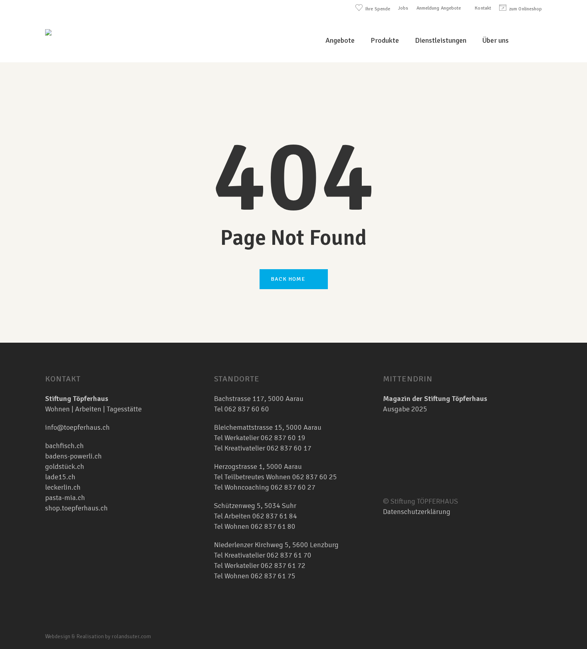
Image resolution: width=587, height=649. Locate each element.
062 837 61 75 (273, 576)
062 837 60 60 (246, 409)
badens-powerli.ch (73, 456)
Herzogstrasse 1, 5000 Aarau (258, 466)
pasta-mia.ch (65, 497)
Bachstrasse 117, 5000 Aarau (258, 398)
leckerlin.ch (63, 487)
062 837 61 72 (283, 565)
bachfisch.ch (64, 445)
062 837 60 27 (293, 487)
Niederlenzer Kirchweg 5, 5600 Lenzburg (276, 544)
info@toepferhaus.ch (77, 427)
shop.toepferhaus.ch (76, 508)
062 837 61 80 (273, 526)
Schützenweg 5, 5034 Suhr (255, 505)
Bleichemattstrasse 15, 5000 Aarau (267, 427)
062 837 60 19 (282, 437)
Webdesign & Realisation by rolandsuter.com (98, 636)
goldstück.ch (64, 466)
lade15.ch (60, 476)
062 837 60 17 (288, 448)
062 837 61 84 (274, 516)
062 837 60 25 (314, 476)
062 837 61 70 (289, 555)
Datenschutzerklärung (416, 511)
